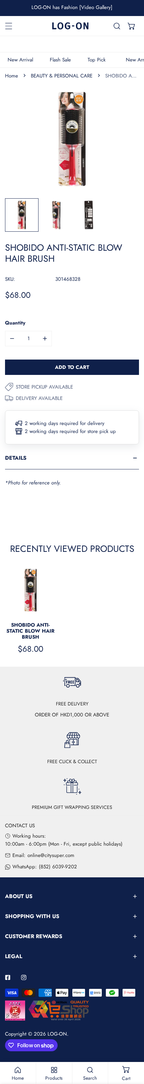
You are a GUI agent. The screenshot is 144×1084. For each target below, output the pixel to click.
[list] (72, 139)
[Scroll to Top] (132, 1048)
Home (11, 75)
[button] (131, 26)
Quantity (15, 323)
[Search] (117, 26)
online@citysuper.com (50, 855)
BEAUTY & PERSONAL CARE (61, 75)
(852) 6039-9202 (58, 866)
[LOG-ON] (70, 25)
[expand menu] (8, 26)
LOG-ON (57, 1034)
